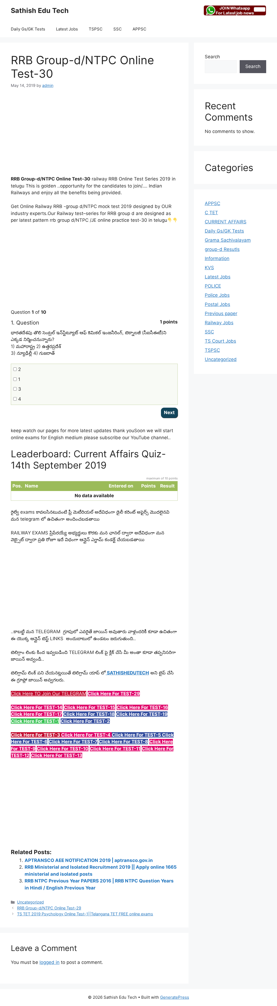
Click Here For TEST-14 (36, 707)
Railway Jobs (219, 322)
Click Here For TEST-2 (85, 721)
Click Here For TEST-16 (142, 707)
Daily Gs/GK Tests (28, 29)
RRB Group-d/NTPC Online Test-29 (49, 908)
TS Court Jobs (220, 341)
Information (217, 258)
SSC (117, 29)
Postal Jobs (217, 304)
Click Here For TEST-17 (36, 714)
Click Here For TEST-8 (123, 741)
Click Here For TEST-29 (114, 693)
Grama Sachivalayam (228, 240)
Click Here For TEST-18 (89, 714)
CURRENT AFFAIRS (225, 221)
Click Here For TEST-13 (56, 755)
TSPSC (96, 29)
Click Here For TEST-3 (36, 735)
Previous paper (221, 313)
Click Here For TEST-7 (73, 741)
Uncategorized (30, 902)
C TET (211, 212)
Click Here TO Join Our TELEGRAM (48, 693)
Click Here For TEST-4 (86, 735)
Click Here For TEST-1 (35, 721)
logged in (49, 962)
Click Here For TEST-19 (141, 714)
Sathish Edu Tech (40, 10)
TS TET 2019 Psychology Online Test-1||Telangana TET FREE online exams (85, 914)
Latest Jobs (67, 29)
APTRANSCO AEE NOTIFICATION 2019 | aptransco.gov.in (89, 860)
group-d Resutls (222, 249)
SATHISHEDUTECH (127, 673)
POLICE (213, 286)
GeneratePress (174, 997)
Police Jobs (217, 295)
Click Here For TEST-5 (137, 735)
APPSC (139, 29)
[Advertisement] (94, 135)
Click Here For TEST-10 (62, 748)
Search (212, 56)
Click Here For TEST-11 (115, 748)
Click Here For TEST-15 (89, 707)
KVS (209, 267)
